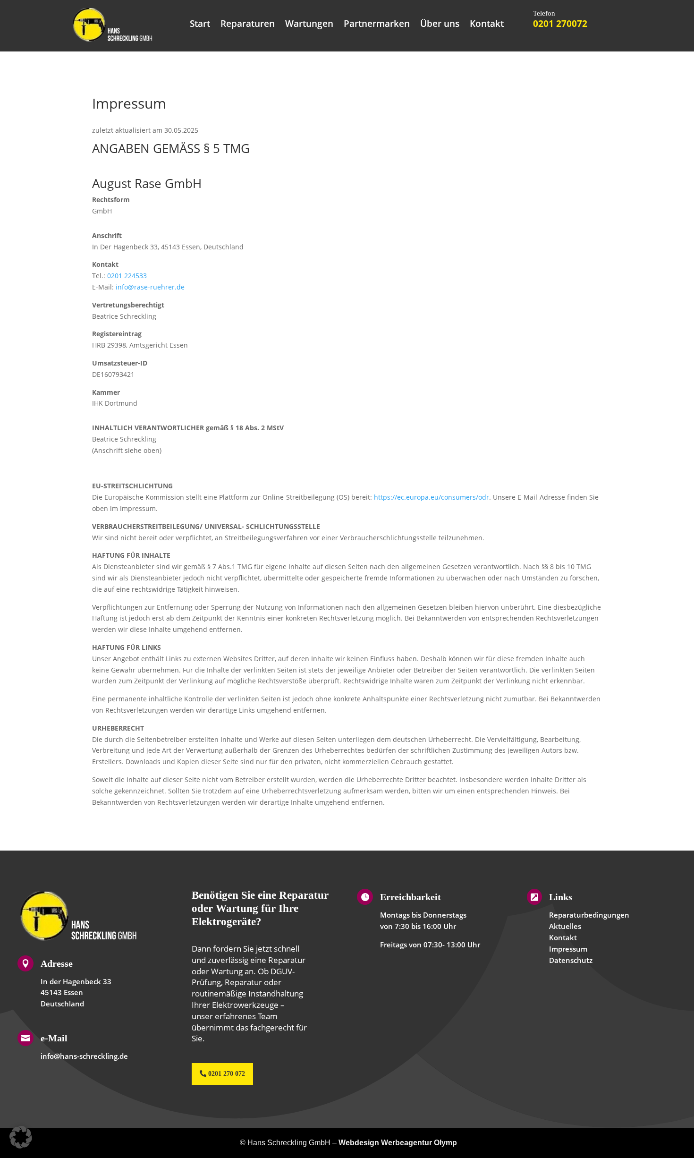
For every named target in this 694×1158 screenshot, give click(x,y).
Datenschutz (570, 960)
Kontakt (487, 25)
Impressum (568, 949)
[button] (21, 1137)
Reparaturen (247, 25)
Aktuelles (565, 926)
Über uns (439, 25)
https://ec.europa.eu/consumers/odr (431, 497)
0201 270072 (560, 23)
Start (200, 25)
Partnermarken (377, 25)
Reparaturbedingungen (589, 915)
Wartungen (309, 25)
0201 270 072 (226, 1073)
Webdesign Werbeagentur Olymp (398, 1143)
